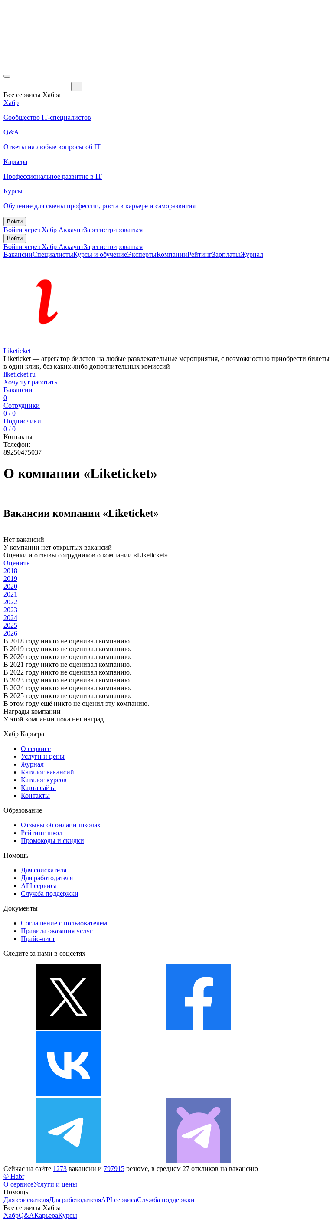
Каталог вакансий (47, 772)
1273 (60, 1168)
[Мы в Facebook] (199, 1027)
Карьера (46, 1215)
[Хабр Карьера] (37, 86)
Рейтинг (199, 254)
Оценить (16, 563)
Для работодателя (47, 878)
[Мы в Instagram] (199, 1094)
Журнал (251, 254)
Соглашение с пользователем (64, 923)
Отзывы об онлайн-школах (61, 825)
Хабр (11, 1215)
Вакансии (18, 254)
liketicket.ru (19, 374)
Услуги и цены (43, 756)
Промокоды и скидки (52, 840)
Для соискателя (43, 870)
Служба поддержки (49, 893)
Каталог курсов (44, 780)
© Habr (13, 1176)
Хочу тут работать (30, 382)
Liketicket (17, 350)
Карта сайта (38, 787)
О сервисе (36, 748)
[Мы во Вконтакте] (68, 1094)
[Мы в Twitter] (68, 1027)
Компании (172, 254)
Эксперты (142, 254)
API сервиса (39, 885)
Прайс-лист (38, 938)
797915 (114, 1168)
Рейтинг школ (41, 832)
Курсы (67, 1215)
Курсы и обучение (100, 254)
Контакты (35, 795)
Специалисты (53, 254)
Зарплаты (226, 254)
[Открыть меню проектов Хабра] (6, 76)
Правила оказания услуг (57, 930)
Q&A (26, 1215)
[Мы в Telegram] (68, 1160)
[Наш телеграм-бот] (199, 1160)
